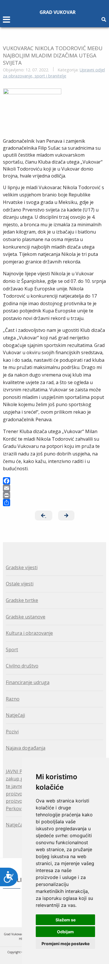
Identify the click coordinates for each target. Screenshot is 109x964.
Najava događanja (25, 748)
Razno (12, 699)
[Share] (54, 502)
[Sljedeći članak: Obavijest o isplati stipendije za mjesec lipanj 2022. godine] (66, 515)
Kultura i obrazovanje (29, 633)
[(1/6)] (32, 110)
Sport (12, 649)
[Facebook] (54, 480)
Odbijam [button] (65, 931)
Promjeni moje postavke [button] (66, 943)
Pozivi (12, 731)
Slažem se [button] (66, 919)
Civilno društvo (22, 666)
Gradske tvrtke (22, 600)
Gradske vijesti (21, 567)
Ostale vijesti (19, 583)
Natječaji (15, 715)
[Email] (54, 488)
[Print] (54, 495)
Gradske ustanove (25, 617)
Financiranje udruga (27, 682)
